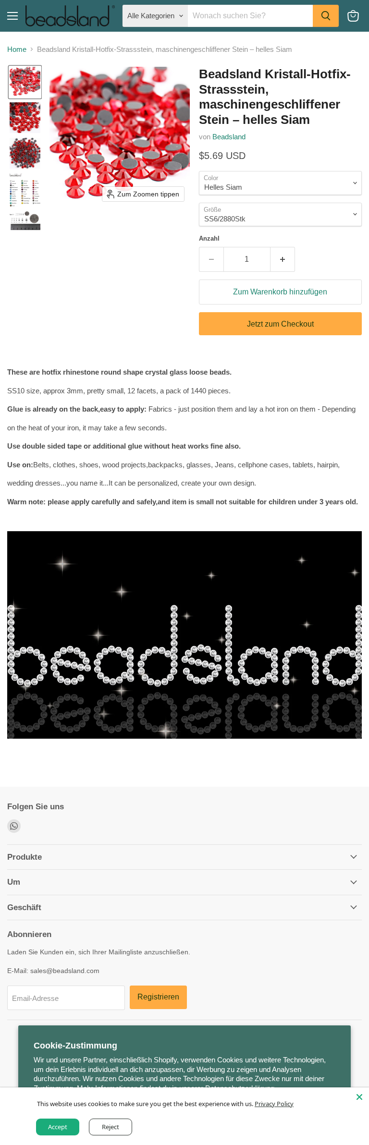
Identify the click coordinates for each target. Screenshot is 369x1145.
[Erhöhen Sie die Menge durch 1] (283, 259)
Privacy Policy (274, 1103)
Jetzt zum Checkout (280, 324)
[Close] (359, 1097)
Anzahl (209, 238)
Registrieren (158, 997)
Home (16, 49)
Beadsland (229, 137)
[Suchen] (326, 16)
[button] (25, 82)
